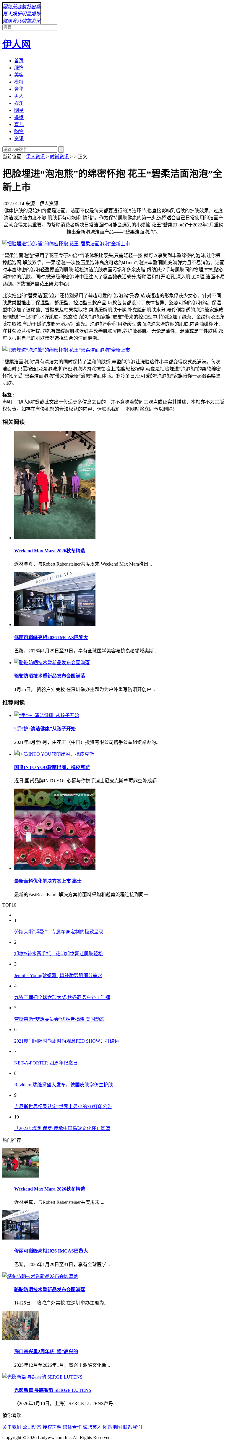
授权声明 (52, 1427)
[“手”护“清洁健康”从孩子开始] (119, 715)
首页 (19, 60)
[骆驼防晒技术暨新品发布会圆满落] (119, 662)
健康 (7, 20)
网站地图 (112, 1427)
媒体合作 (72, 1427)
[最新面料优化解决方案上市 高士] (119, 829)
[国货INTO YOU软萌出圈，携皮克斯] (119, 753)
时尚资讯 (59, 156)
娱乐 (17, 13)
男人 (7, 13)
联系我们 (132, 1427)
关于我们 (11, 1427)
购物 (26, 20)
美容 (17, 6)
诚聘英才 (92, 1427)
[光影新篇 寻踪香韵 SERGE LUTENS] (42, 1376)
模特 (26, 6)
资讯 (35, 20)
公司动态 (31, 1427)
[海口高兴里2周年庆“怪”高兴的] (20, 1338)
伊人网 (16, 44)
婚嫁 (35, 13)
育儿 (17, 20)
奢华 (35, 6)
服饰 (7, 6)
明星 (26, 13)
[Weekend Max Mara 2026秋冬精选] (119, 486)
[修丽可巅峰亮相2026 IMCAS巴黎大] (119, 599)
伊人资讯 (35, 156)
